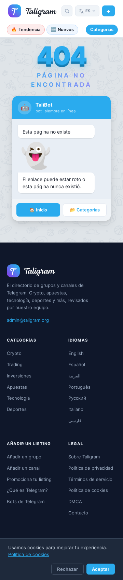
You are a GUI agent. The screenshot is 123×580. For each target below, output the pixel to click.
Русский (77, 398)
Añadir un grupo (24, 456)
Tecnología (18, 398)
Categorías (101, 29)
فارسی (74, 420)
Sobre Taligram (84, 456)
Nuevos (62, 29)
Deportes (17, 409)
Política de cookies (28, 554)
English (76, 353)
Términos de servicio (90, 479)
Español (76, 364)
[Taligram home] (32, 10)
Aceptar (100, 569)
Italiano (75, 409)
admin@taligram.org (28, 320)
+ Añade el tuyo (108, 10)
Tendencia (25, 29)
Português (79, 387)
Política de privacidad (90, 468)
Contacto (78, 512)
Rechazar (67, 569)
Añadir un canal (23, 468)
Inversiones (19, 375)
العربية (74, 375)
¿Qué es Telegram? (27, 490)
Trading (15, 364)
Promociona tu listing (29, 479)
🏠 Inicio (38, 209)
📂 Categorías (85, 209)
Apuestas (17, 387)
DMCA (75, 501)
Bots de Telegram (25, 501)
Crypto (14, 353)
